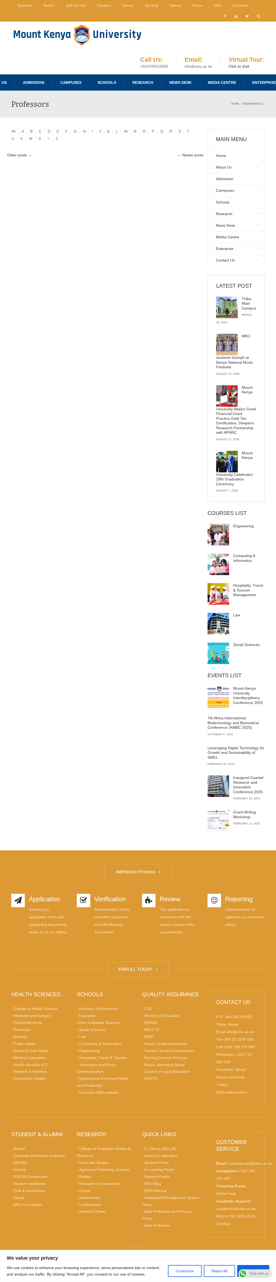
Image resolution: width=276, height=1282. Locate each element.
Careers (104, 5)
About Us (224, 167)
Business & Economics (98, 1008)
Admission (33, 82)
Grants (85, 1190)
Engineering (243, 526)
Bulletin (85, 1176)
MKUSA (20, 1162)
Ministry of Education (162, 1015)
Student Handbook (29, 1183)
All (13, 131)
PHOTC (150, 1078)
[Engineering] (218, 534)
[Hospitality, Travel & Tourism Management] (218, 594)
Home (221, 155)
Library (128, 5)
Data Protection (157, 1225)
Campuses (70, 82)
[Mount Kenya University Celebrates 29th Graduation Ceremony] (227, 461)
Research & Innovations (99, 1183)
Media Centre (222, 82)
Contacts (240, 5)
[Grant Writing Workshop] (218, 820)
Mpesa (175, 5)
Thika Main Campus (249, 303)
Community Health (29, 1078)
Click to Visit (239, 66)
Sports (19, 1197)
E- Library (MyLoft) (160, 1148)
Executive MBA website (98, 1092)
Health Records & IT (30, 1064)
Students (24, 5)
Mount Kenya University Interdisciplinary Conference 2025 (248, 695)
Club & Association (29, 1190)
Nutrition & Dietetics (30, 1071)
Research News (92, 1211)
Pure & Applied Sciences (99, 1022)
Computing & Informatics (244, 558)
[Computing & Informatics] (218, 564)
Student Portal (156, 1162)
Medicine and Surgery (32, 1015)
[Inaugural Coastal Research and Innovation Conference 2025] (218, 786)
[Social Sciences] (218, 653)
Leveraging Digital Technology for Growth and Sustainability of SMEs (236, 752)
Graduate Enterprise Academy (39, 1155)
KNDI (148, 1036)
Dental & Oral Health (31, 1050)
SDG (218, 5)
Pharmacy (22, 1029)
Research (142, 82)
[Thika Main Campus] (227, 307)
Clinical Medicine (27, 1022)
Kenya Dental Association (165, 1044)
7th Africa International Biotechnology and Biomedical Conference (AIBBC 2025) (233, 723)
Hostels (19, 1169)
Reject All (219, 1271)
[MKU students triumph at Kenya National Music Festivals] (227, 344)
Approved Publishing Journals (104, 1169)
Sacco (197, 5)
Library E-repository (161, 1155)
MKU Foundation (27, 1204)
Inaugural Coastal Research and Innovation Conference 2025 (248, 784)
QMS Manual (155, 1190)
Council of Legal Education (167, 1071)
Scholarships (90, 1197)
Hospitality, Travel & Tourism (103, 1057)
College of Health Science (35, 1008)
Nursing (20, 1036)
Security (151, 5)
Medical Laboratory (29, 1057)
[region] (138, 1266)
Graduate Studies (94, 1162)
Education (87, 1015)
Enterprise (224, 248)
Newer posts (190, 155)
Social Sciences (246, 644)
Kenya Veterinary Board (164, 1064)
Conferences (90, 1204)
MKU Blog (152, 1183)
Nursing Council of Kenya (165, 1057)
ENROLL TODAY (136, 969)
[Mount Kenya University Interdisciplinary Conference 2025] (218, 697)
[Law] (218, 623)
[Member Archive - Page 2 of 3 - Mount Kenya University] (77, 35)
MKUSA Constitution (30, 1176)
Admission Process (137, 871)
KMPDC (151, 1022)
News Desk (180, 82)
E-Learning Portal (159, 1169)
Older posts (19, 155)
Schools (107, 82)
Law (236, 615)
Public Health (24, 1044)
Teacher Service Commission (169, 1050)
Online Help (226, 1193)
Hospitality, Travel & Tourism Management (248, 590)
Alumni (49, 5)
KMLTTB (151, 1029)
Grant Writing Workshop (244, 814)
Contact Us (225, 260)
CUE (148, 1008)
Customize (185, 1271)
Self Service (76, 5)
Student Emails (157, 1176)
